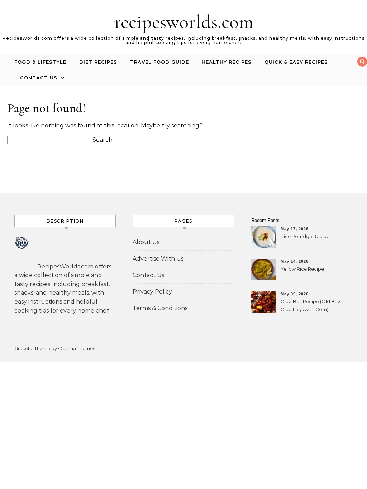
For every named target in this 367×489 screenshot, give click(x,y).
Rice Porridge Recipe (305, 236)
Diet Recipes (98, 62)
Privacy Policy (152, 291)
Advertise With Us (158, 258)
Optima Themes (76, 348)
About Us (146, 242)
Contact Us (38, 78)
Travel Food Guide (159, 62)
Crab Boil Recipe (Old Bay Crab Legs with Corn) (310, 305)
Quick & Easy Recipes (296, 62)
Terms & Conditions (160, 308)
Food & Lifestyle (40, 62)
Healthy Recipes (227, 62)
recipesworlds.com (183, 21)
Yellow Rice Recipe (302, 269)
